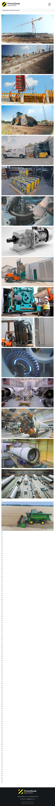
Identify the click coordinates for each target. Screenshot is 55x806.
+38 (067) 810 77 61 (22, 796)
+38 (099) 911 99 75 (33, 796)
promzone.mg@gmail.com (27, 799)
